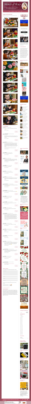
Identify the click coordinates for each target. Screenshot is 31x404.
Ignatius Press (25, 198)
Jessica (4, 15)
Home (9, 11)
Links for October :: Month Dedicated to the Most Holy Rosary (25, 134)
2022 (21, 320)
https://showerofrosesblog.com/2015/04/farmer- (9, 263)
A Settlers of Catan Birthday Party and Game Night (25, 127)
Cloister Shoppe (25, 199)
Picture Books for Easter (25, 137)
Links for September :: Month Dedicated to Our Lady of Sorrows (25, 121)
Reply (16, 131)
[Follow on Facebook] (22, 399)
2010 (22, 331)
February (22, 316)
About (16, 11)
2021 (21, 321)
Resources (13, 11)
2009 (22, 332)
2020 (21, 322)
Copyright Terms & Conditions (23, 395)
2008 (22, 333)
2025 (21, 317)
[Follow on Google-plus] (27, 399)
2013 (22, 328)
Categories (21, 337)
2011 (22, 330)
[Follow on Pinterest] (24, 399)
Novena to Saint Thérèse (25, 106)
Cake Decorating (10, 15)
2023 (21, 319)
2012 (22, 329)
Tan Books (25, 201)
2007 (22, 334)
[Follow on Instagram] (25, 399)
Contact (19, 11)
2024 (21, 318)
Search (27, 312)
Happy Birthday (13, 15)
